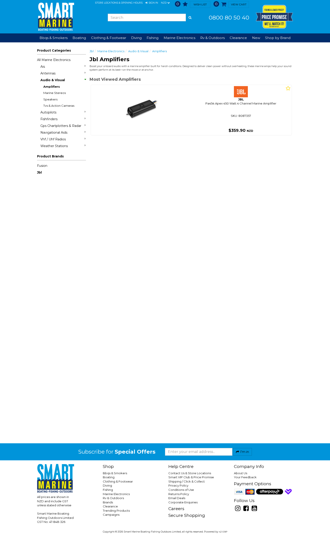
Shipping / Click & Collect (186, 481)
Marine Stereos (54, 93)
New (256, 38)
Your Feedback (245, 477)
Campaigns (111, 514)
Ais (42, 67)
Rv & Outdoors (113, 498)
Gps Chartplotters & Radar (60, 126)
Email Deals (176, 498)
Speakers (50, 99)
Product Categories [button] (54, 50)
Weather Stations (54, 146)
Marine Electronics (110, 51)
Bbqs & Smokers (54, 38)
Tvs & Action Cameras (58, 105)
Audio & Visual (52, 80)
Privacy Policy (178, 485)
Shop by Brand (277, 38)
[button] (151, 3)
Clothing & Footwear (118, 481)
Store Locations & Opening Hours (119, 2)
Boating (108, 477)
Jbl (39, 172)
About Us (240, 473)
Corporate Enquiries (183, 502)
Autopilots (48, 112)
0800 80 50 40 (229, 17)
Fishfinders (48, 119)
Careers (176, 508)
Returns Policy (178, 494)
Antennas (47, 73)
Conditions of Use (181, 490)
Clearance (238, 38)
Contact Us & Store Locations (189, 473)
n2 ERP (223, 531)
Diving (107, 485)
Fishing (108, 490)
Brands (108, 502)
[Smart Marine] (55, 16)
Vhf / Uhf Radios (53, 139)
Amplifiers (51, 86)
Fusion (42, 166)
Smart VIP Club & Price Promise (191, 477)
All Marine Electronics (53, 60)
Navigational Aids (53, 132)
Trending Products (116, 510)
